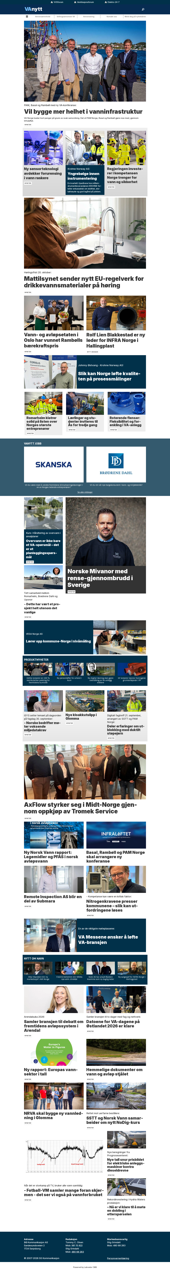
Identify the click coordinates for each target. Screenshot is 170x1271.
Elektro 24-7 (113, 2)
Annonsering (88, 16)
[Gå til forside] (33, 9)
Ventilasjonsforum (85, 2)
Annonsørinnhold (42, 16)
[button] (28, 670)
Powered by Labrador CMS (85, 1267)
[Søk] (143, 9)
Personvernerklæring (118, 1258)
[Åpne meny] (27, 16)
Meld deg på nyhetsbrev (135, 16)
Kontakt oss (112, 16)
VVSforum (58, 2)
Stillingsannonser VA (66, 16)
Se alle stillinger (85, 492)
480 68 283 (78, 1252)
